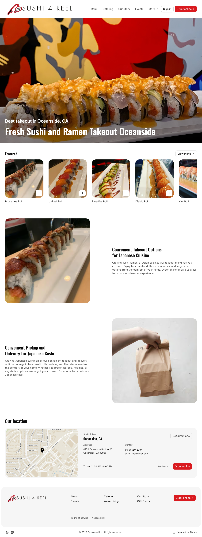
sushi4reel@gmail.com (136, 453)
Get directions (181, 436)
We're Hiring (111, 501)
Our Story (124, 9)
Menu (94, 9)
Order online (182, 466)
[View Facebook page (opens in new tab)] (7, 532)
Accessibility (98, 517)
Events (139, 9)
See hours (162, 466)
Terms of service (79, 517)
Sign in (167, 9)
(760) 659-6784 (133, 449)
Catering (108, 9)
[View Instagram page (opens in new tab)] (12, 532)
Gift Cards (143, 501)
